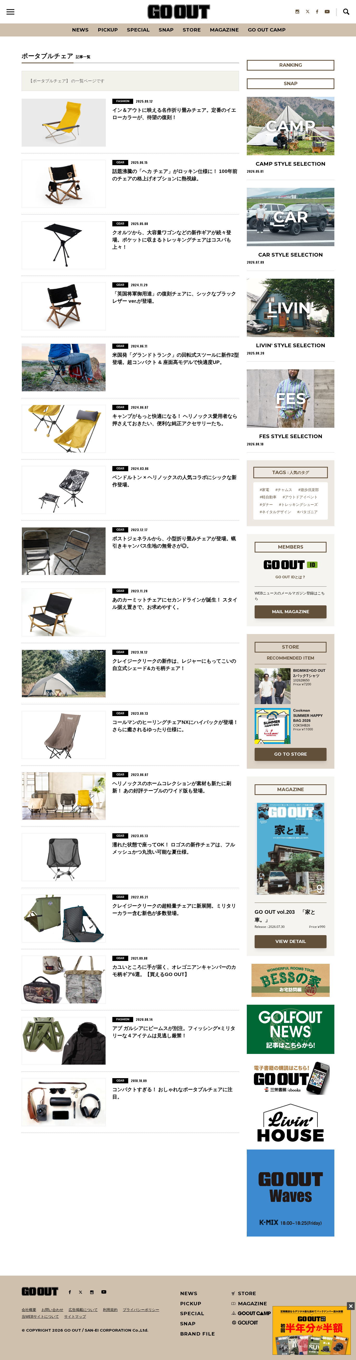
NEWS (189, 1293)
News (80, 30)
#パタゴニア (307, 512)
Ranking (290, 23)
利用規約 (110, 1310)
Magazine (224, 30)
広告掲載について (83, 1310)
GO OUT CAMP (267, 30)
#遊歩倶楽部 (308, 490)
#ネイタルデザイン (275, 512)
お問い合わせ (52, 1310)
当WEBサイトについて (40, 1316)
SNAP (166, 30)
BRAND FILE (197, 1334)
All (61, 23)
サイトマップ (75, 1316)
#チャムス (283, 490)
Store (192, 30)
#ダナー (266, 504)
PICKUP (108, 30)
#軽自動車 (268, 497)
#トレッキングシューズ (298, 504)
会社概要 (29, 1310)
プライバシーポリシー (141, 1310)
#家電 (264, 490)
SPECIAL (138, 30)
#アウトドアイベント (300, 497)
